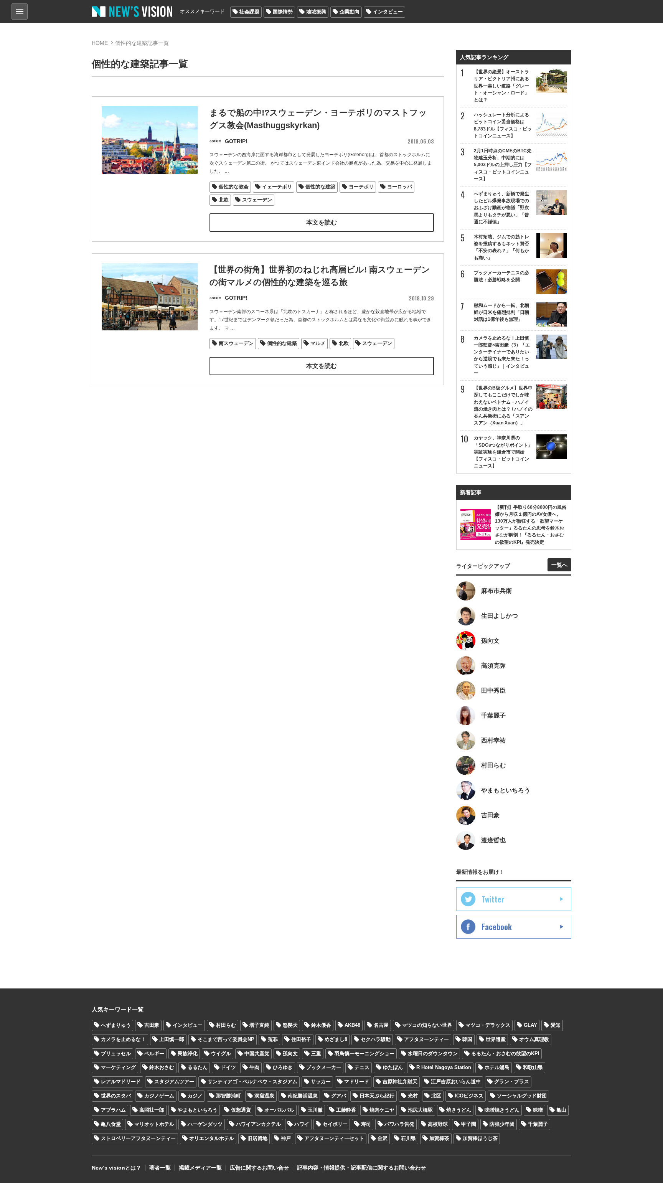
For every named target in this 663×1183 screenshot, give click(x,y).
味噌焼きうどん (502, 1110)
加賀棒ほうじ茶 (480, 1138)
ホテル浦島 (497, 1067)
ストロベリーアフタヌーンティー (138, 1138)
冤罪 (273, 1039)
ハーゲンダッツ (205, 1124)
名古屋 (381, 1025)
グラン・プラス (511, 1081)
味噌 (538, 1110)
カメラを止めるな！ (123, 1039)
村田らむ (226, 1025)
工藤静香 (346, 1110)
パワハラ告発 (399, 1124)
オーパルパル (279, 1110)
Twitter (493, 899)
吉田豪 (151, 1025)
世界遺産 (496, 1039)
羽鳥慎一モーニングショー (364, 1053)
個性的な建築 (320, 187)
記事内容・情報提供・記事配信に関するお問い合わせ (361, 1168)
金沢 (383, 1138)
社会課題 (249, 12)
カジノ (195, 1096)
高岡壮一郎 (151, 1110)
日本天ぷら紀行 (377, 1096)
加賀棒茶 (439, 1138)
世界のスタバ (116, 1096)
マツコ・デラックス (487, 1025)
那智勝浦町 (228, 1096)
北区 (436, 1096)
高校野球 (438, 1124)
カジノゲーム (159, 1096)
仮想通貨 (241, 1110)
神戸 (286, 1138)
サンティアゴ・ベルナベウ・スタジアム (252, 1081)
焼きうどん (458, 1110)
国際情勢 (283, 12)
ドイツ (228, 1067)
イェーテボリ (277, 187)
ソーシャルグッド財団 (522, 1096)
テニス (362, 1067)
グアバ (338, 1096)
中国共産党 (256, 1053)
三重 (316, 1053)
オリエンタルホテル (211, 1138)
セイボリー (335, 1124)
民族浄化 (188, 1053)
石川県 (408, 1138)
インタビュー (388, 12)
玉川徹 (315, 1110)
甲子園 (468, 1124)
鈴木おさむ (161, 1067)
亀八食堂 (111, 1124)
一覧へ (559, 565)
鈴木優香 (321, 1025)
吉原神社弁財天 (400, 1081)
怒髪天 (290, 1025)
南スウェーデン (236, 343)
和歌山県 (533, 1067)
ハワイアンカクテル (258, 1124)
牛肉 (254, 1067)
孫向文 (290, 1053)
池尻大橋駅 (420, 1110)
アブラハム (113, 1110)
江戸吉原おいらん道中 (456, 1081)
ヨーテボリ (361, 187)
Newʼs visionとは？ (116, 1168)
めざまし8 (336, 1039)
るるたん (198, 1067)
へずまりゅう (116, 1025)
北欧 (224, 200)
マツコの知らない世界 (427, 1025)
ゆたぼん (393, 1067)
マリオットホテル (154, 1124)
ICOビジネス (469, 1096)
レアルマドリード (121, 1081)
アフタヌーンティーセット (334, 1138)
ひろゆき (283, 1067)
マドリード (356, 1081)
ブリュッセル (116, 1053)
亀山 (561, 1110)
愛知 (556, 1025)
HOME (100, 43)
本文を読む (321, 222)
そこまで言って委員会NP (226, 1039)
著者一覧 (160, 1168)
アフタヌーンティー (426, 1039)
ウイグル (221, 1053)
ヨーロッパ (399, 187)
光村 (413, 1096)
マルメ (317, 343)
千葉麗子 (538, 1124)
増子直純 (259, 1025)
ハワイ (301, 1124)
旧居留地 (257, 1138)
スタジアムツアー (174, 1081)
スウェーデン (257, 200)
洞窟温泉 (264, 1096)
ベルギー (154, 1053)
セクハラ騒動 (376, 1039)
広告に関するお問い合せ (259, 1168)
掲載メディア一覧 (200, 1168)
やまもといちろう (198, 1110)
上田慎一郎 (171, 1039)
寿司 (366, 1124)
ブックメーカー (323, 1067)
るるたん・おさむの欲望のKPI (505, 1053)
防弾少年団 (502, 1124)
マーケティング (118, 1067)
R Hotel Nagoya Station (443, 1067)
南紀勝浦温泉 (303, 1096)
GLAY (530, 1025)
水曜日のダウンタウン (433, 1053)
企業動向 (350, 12)
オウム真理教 (534, 1039)
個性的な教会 (234, 187)
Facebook (497, 926)
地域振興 (316, 12)
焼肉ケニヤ (381, 1110)
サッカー (321, 1081)
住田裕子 (301, 1039)
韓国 (467, 1039)
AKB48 (352, 1025)
